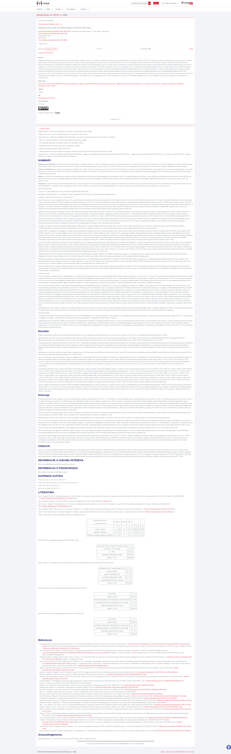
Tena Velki (41, 40)
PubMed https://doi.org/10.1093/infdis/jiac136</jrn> (93, 666)
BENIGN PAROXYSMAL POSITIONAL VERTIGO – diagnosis (103, 84)
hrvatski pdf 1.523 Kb (51, 49)
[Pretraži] (149, 3)
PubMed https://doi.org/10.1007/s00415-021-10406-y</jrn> (61, 648)
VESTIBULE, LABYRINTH (176, 84)
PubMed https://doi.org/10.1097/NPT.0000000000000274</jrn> (127, 674)
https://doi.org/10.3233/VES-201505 (160, 509)
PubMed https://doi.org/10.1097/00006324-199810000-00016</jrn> (145, 689)
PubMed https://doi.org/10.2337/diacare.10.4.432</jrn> (170, 696)
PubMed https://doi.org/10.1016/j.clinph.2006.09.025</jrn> (174, 700)
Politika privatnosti (182, 752)
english (156, 3)
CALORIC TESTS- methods (158, 84)
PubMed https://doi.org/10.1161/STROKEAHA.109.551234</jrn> (158, 672)
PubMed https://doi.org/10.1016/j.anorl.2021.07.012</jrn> (74, 715)
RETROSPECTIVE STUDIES (46, 86)
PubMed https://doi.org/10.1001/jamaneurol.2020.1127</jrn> (172, 705)
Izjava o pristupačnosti (168, 752)
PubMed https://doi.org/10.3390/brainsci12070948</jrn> (174, 731)
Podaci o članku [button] (44, 129)
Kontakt (191, 752)
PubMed (43, 498)
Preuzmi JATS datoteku (45, 53)
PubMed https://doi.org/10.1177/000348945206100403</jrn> (165, 681)
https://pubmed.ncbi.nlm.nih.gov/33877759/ (56, 663)
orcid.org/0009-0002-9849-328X (57, 33)
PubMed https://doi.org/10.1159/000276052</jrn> (139, 685)
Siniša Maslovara (43, 31)
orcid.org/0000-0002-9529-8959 (57, 40)
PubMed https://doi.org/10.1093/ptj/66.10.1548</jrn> (146, 694)
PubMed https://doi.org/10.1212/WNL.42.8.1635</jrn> (161, 698)
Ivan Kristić (41, 33)
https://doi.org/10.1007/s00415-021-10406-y (60, 498)
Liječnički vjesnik (42, 15)
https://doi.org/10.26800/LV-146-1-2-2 (50, 24)
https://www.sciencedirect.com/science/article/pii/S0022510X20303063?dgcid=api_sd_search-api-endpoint (76, 653)
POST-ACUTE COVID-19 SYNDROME (50, 84)
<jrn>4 (134, 653)
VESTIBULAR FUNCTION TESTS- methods (136, 84)
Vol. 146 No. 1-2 (56, 15)
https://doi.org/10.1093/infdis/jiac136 (58, 506)
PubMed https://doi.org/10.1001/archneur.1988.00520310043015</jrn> (117, 687)
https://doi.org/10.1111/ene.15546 (160, 512)
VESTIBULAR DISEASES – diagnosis (73, 84)
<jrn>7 (95, 663)
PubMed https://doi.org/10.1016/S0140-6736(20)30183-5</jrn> (163, 707)
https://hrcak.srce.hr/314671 (46, 98)
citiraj (191, 49)
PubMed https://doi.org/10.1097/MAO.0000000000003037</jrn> (168, 718)
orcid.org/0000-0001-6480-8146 (60, 31)
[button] (170, 3)
